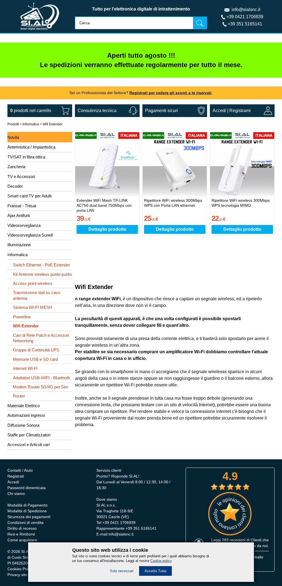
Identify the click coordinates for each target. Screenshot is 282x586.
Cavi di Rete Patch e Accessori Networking (41, 338)
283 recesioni (233, 540)
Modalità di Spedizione (27, 511)
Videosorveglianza (23, 225)
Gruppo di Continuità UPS (36, 350)
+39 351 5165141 (245, 24)
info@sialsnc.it (246, 9)
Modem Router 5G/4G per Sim (40, 387)
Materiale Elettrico (23, 405)
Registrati (15, 476)
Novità (13, 137)
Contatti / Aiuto (20, 470)
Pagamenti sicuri (161, 110)
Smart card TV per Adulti (29, 195)
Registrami (240, 110)
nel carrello (30, 110)
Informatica (31, 124)
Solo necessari (122, 571)
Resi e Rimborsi (21, 534)
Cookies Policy (20, 569)
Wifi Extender (53, 124)
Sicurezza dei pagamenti (28, 517)
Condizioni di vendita (25, 522)
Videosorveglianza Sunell (30, 235)
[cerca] (200, 22)
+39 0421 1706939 (244, 16)
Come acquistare (22, 540)
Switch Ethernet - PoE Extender (41, 264)
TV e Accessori (21, 176)
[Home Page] (40, 31)
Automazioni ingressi (26, 415)
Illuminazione (19, 244)
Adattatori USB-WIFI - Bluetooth (41, 377)
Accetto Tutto (155, 571)
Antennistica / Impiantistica (31, 147)
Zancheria (16, 166)
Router (19, 396)
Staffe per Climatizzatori (28, 435)
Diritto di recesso (22, 528)
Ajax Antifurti (18, 215)
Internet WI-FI (25, 368)
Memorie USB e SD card (35, 359)
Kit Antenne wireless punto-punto (42, 274)
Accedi (219, 110)
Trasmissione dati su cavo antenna (36, 295)
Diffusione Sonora (23, 425)
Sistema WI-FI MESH (32, 307)
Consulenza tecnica (97, 110)
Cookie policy (161, 561)
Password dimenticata (26, 488)
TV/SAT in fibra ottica (26, 157)
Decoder (15, 186)
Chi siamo (16, 493)
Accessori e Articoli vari (28, 444)
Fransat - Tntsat (21, 205)
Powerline (22, 316)
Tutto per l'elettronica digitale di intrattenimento (141, 9)
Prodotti (13, 124)
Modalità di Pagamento (27, 505)
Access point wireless (32, 283)
